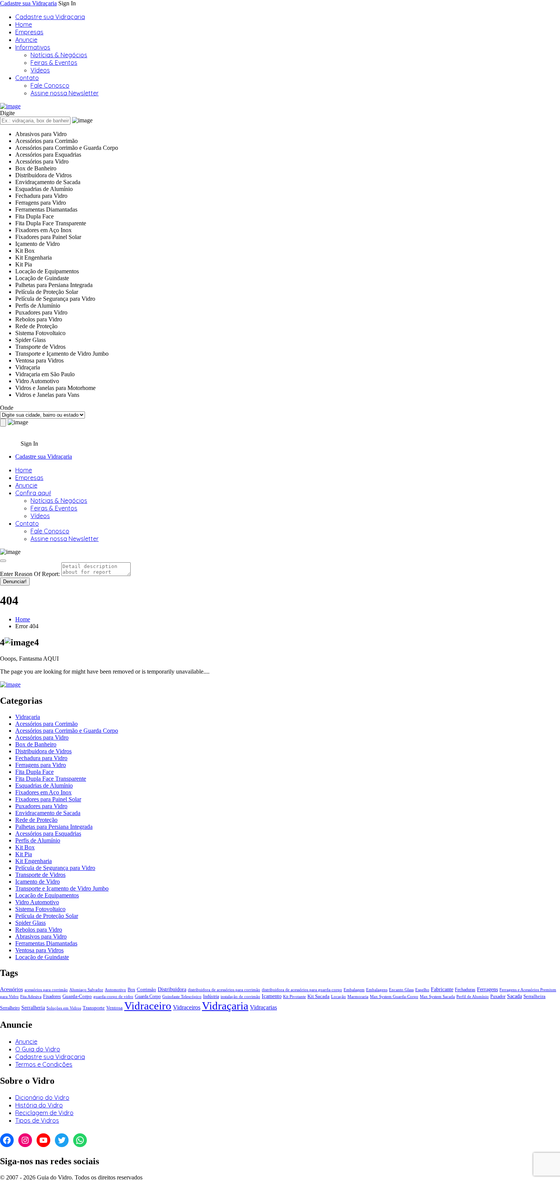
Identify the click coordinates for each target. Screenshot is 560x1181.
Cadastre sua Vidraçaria (28, 3)
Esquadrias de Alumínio (44, 785)
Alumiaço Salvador (86, 990)
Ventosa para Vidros (39, 950)
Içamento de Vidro (37, 881)
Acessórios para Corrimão (46, 723)
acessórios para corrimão (46, 990)
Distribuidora (172, 989)
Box (131, 989)
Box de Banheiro (35, 744)
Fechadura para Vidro (41, 758)
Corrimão (146, 989)
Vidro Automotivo (37, 902)
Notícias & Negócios (58, 55)
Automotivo (115, 990)
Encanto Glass (401, 990)
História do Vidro (39, 1105)
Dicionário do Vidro (42, 1097)
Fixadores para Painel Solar (48, 799)
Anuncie (26, 39)
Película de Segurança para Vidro (55, 868)
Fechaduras (465, 989)
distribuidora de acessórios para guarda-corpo (302, 990)
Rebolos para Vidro (38, 929)
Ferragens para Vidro (40, 765)
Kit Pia (23, 854)
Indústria (211, 996)
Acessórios (11, 989)
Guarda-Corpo (77, 996)
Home (23, 24)
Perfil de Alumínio (472, 997)
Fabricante (442, 989)
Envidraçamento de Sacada (47, 813)
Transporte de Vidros (40, 874)
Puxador (498, 996)
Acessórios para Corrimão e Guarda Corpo (66, 730)
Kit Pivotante (294, 997)
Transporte (94, 1008)
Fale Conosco (49, 85)
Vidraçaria (27, 717)
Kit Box (25, 847)
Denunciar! (15, 581)
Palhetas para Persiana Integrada (54, 826)
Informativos (32, 47)
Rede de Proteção (36, 820)
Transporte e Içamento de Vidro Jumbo (62, 888)
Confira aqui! (33, 493)
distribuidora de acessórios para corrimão (224, 990)
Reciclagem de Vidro (44, 1113)
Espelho (422, 990)
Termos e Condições (43, 1064)
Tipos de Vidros (37, 1120)
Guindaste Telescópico (182, 997)
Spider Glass (30, 922)
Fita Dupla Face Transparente (50, 778)
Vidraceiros (186, 1007)
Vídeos (40, 70)
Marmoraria (357, 997)
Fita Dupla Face (34, 772)
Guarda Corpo (148, 996)
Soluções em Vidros (63, 1008)
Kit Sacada (318, 996)
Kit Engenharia (33, 861)
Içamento (272, 996)
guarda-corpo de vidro (113, 997)
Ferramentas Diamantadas (46, 943)
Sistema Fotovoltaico (40, 909)
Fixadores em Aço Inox (43, 792)
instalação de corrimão (240, 997)
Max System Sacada (437, 997)
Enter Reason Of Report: (30, 574)
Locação (338, 997)
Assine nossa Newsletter (64, 93)
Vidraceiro (147, 1006)
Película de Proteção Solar (46, 916)
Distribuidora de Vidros (43, 751)
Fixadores (52, 996)
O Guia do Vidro (37, 1049)
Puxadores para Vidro (41, 806)
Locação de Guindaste (42, 957)
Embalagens (376, 990)
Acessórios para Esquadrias (48, 833)
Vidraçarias (263, 1007)
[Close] (3, 561)
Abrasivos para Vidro (41, 936)
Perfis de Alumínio (37, 840)
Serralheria (33, 1007)
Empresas (29, 32)
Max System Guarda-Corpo (394, 997)
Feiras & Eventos (53, 62)
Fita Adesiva (31, 997)
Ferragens (487, 989)
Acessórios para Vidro (42, 737)
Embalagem (354, 990)
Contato (27, 78)
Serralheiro (10, 1008)
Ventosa (114, 1008)
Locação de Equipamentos (47, 895)
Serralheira (534, 996)
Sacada (514, 996)
